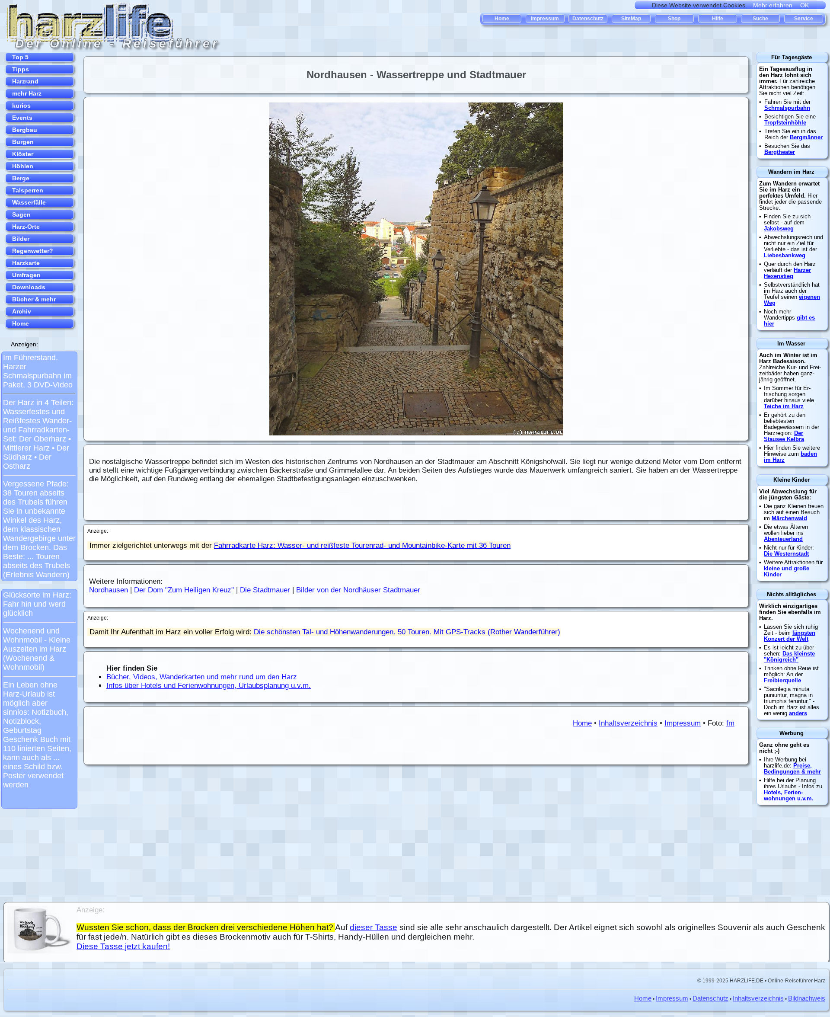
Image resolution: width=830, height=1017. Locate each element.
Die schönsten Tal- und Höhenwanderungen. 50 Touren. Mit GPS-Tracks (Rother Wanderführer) (407, 632)
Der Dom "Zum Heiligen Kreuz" (184, 590)
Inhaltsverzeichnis (628, 723)
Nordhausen (108, 590)
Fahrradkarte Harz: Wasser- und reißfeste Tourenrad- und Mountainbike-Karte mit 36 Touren (362, 545)
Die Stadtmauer (265, 590)
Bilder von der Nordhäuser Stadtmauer (358, 590)
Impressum (682, 723)
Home (582, 723)
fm (730, 723)
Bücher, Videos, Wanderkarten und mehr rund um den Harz (201, 677)
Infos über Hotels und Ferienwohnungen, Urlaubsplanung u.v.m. (208, 685)
